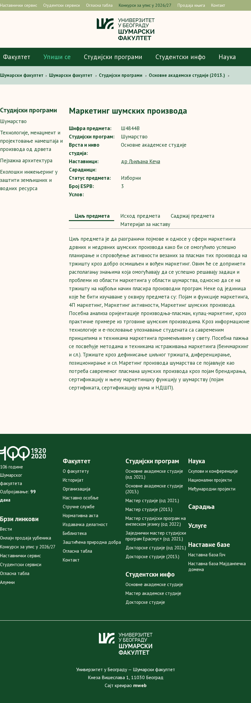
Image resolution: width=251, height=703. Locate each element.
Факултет (16, 57)
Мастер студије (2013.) (149, 509)
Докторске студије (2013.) (152, 556)
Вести (6, 529)
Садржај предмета (191, 215)
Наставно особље (81, 498)
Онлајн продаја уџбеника (25, 538)
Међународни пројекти (211, 489)
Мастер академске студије (153, 593)
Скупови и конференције (213, 471)
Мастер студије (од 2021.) (152, 500)
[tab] (91, 216)
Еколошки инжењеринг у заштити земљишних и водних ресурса (29, 180)
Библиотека (75, 533)
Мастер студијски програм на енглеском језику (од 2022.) (156, 521)
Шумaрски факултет (22, 75)
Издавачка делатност (85, 524)
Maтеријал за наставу (144, 224)
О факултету (76, 471)
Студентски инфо (180, 57)
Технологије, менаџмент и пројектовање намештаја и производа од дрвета (31, 140)
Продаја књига (191, 5)
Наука (227, 57)
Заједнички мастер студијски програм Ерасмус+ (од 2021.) (156, 536)
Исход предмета (139, 215)
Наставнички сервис (18, 5)
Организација (76, 489)
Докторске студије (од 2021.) (156, 548)
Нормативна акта (80, 515)
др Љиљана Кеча (140, 161)
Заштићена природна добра (92, 542)
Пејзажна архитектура (26, 160)
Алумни (7, 582)
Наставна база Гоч (206, 555)
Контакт (218, 5)
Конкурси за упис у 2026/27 (145, 5)
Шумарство (13, 121)
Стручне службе (79, 506)
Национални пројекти (210, 480)
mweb (140, 685)
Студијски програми (113, 57)
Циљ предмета (91, 215)
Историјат (73, 480)
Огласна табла (99, 5)
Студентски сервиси (61, 5)
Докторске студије (145, 602)
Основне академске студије (154, 584)
